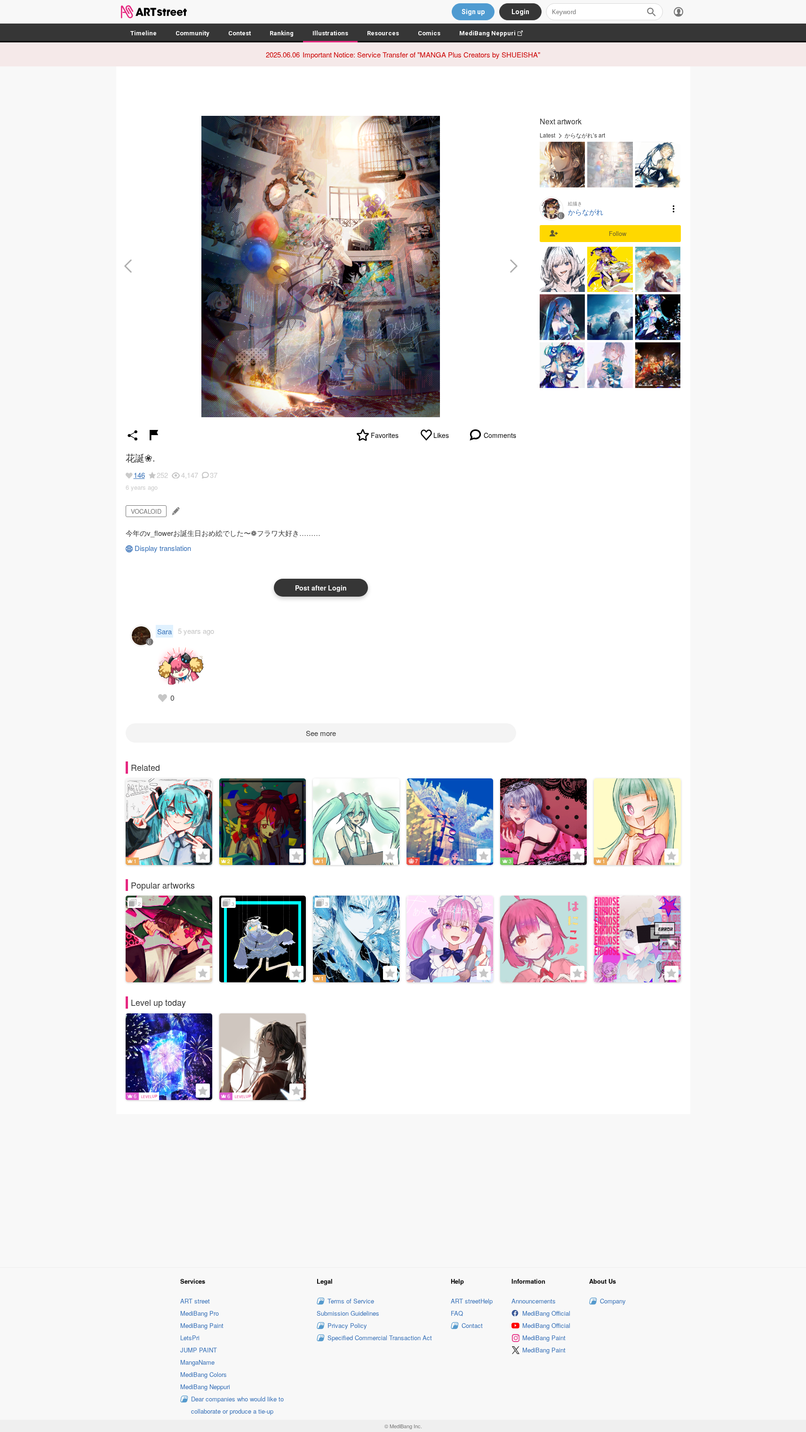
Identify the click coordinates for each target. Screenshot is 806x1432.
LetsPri (190, 1337)
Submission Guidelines (348, 1313)
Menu (674, 209)
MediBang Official (546, 1313)
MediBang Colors (203, 1374)
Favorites (385, 435)
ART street (195, 1300)
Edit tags (175, 511)
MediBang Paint (201, 1325)
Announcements (533, 1300)
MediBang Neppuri (495, 33)
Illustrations (330, 33)
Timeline (143, 33)
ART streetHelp (472, 1300)
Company (613, 1300)
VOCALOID (146, 511)
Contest (239, 33)
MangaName (197, 1362)
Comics (429, 33)
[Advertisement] (403, 1189)
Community (192, 33)
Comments (500, 435)
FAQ (457, 1313)
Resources (383, 33)
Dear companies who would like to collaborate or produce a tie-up (237, 1405)
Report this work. (154, 435)
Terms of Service (350, 1300)
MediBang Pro (199, 1313)
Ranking (282, 33)
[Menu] (678, 12)
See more (321, 733)
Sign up (473, 12)
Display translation (163, 548)
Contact (472, 1325)
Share (133, 435)
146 (139, 474)
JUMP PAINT (198, 1349)
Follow (617, 233)
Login (520, 12)
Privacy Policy (347, 1325)
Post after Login (321, 587)
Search (651, 12)
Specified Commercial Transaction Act (379, 1337)
